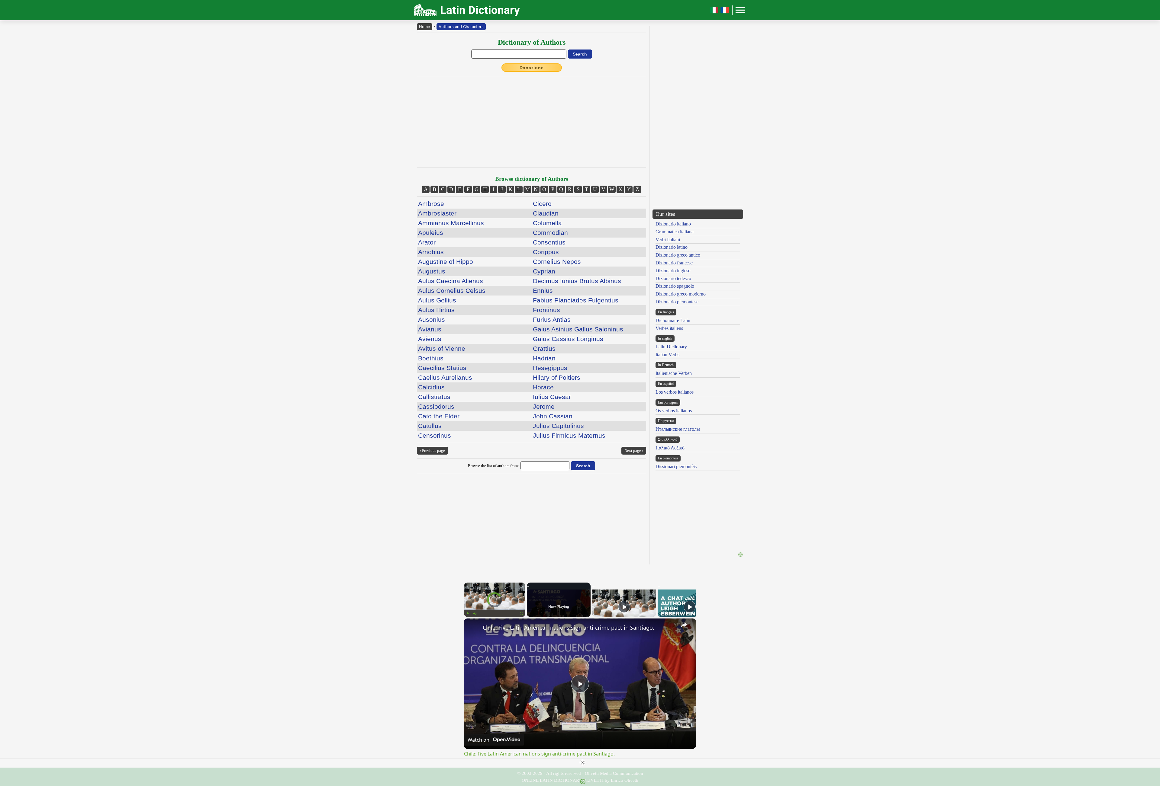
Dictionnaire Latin (673, 320)
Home (424, 26)
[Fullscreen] (521, 613)
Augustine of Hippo (445, 261)
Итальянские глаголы (678, 429)
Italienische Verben (674, 373)
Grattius (544, 348)
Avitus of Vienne (441, 348)
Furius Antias (552, 319)
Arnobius (431, 251)
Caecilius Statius (442, 367)
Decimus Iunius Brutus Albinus (577, 280)
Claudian (546, 213)
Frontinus (546, 309)
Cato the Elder (438, 416)
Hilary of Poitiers (556, 377)
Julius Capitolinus (558, 425)
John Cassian (552, 416)
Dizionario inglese (673, 270)
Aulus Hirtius (436, 309)
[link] (474, 628)
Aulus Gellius (437, 300)
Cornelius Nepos (557, 261)
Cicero (542, 203)
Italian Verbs (667, 354)
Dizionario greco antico (678, 254)
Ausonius (431, 319)
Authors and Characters (461, 26)
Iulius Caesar (552, 396)
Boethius (430, 358)
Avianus (429, 329)
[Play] (467, 613)
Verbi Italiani (668, 239)
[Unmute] (474, 613)
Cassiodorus (436, 406)
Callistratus (434, 396)
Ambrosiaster (437, 213)
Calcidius (431, 387)
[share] (683, 624)
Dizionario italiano (673, 223)
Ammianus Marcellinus (451, 222)
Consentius (549, 242)
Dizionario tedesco (673, 278)
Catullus (430, 425)
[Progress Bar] (494, 609)
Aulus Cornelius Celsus (451, 290)
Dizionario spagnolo (675, 286)
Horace (543, 387)
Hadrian (544, 358)
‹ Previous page (432, 450)
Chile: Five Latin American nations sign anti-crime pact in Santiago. (568, 627)
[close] (582, 762)
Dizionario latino (672, 247)
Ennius (543, 290)
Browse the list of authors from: (493, 465)
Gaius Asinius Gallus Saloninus (578, 329)
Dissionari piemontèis (676, 466)
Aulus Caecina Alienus (450, 280)
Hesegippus (550, 367)
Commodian (550, 232)
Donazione (532, 67)
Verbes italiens (669, 328)
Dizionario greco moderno (681, 293)
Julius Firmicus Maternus (569, 435)
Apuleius (430, 232)
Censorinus (434, 435)
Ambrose (431, 203)
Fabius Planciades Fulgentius (575, 300)
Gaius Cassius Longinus (568, 338)
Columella (547, 222)
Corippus (546, 251)
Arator (427, 242)
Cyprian (544, 271)
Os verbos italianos (674, 410)
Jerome (544, 406)
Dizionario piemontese (677, 301)
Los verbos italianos (675, 392)
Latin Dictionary (671, 346)
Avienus (429, 338)
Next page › (633, 450)
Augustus (431, 271)
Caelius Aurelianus (445, 377)
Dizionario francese (674, 262)
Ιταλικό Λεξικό (670, 447)
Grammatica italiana (675, 231)
